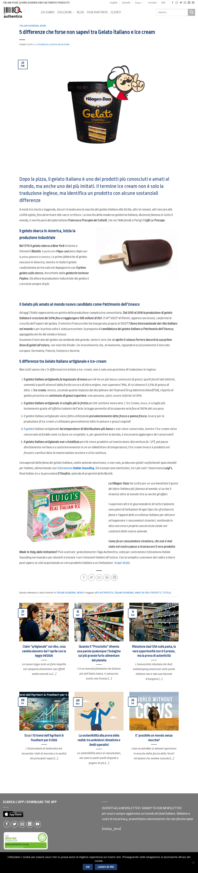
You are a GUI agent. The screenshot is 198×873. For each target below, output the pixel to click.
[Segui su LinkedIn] (189, 2)
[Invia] (191, 12)
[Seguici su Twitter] (181, 2)
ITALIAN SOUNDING (29, 26)
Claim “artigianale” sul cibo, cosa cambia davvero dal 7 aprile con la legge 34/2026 (44, 651)
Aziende (126, 2)
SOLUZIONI (64, 12)
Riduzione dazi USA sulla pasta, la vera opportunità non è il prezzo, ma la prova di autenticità (154, 651)
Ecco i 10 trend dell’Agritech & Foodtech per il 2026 (44, 738)
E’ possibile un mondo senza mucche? (153, 738)
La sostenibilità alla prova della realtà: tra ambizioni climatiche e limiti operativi (99, 740)
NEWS (43, 26)
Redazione (64, 44)
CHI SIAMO (48, 12)
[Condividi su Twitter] (91, 577)
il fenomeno (75, 468)
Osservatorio (97, 12)
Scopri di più (122, 563)
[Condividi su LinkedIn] (114, 577)
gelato (30, 429)
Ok (88, 866)
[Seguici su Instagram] (176, 2)
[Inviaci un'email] (185, 2)
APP (97, 592)
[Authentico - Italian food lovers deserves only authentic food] (19, 12)
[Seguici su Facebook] (172, 2)
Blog (80, 12)
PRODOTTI (156, 592)
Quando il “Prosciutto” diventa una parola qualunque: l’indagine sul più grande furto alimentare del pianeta (99, 653)
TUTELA (167, 592)
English (113, 2)
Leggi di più (106, 866)
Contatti (152, 2)
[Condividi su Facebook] (83, 577)
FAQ (163, 2)
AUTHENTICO (106, 592)
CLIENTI (116, 12)
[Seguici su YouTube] (193, 2)
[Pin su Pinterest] (106, 577)
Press (138, 2)
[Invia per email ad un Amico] (99, 577)
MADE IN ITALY (142, 592)
